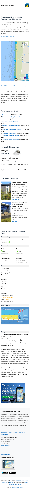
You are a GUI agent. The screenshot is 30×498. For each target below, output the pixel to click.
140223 (8, 299)
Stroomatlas (4, 482)
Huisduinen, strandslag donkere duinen (12, 117)
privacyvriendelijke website (17, 487)
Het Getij (11, 482)
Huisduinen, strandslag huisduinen (10, 125)
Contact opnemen (5, 445)
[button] (16, 43)
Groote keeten (5, 114)
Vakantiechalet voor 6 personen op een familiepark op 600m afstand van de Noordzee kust (19, 184)
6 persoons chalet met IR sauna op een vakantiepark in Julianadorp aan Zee (20, 204)
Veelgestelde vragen (5, 454)
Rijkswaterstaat (25, 80)
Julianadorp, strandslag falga (9, 133)
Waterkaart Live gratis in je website (9, 432)
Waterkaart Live (20, 480)
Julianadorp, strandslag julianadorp (10, 135)
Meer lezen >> (15, 199)
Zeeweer (26, 480)
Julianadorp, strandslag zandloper (10, 139)
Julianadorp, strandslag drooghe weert (11, 129)
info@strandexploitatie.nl (7, 297)
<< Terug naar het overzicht (7, 36)
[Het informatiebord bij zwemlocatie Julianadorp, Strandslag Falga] (15, 315)
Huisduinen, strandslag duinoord (10, 121)
